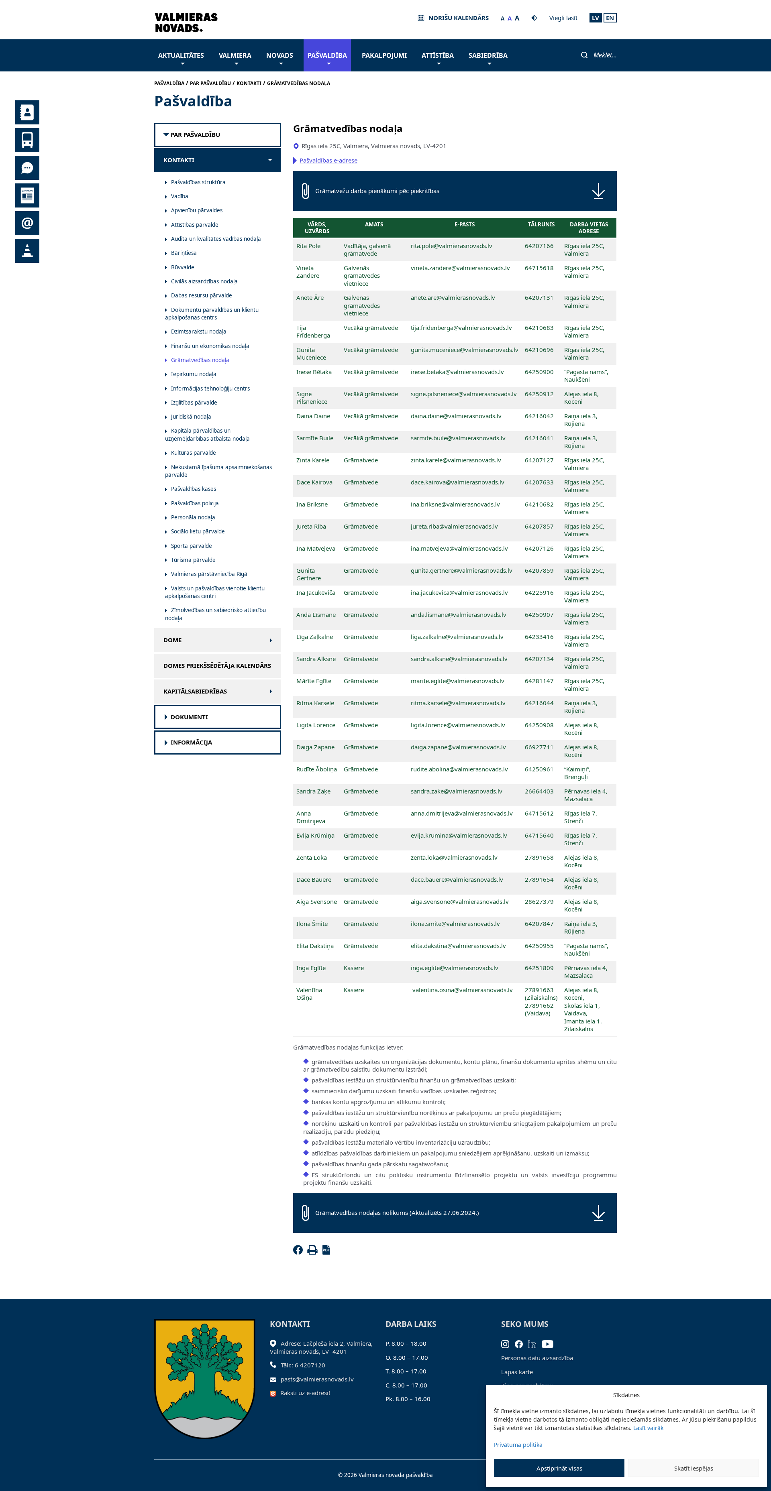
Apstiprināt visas (559, 1468)
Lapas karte (517, 1372)
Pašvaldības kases (193, 488)
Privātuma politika (518, 1444)
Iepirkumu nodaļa (193, 374)
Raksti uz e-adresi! (305, 1393)
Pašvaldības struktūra (198, 182)
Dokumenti (189, 717)
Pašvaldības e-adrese (328, 160)
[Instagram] (508, 1343)
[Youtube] (550, 1343)
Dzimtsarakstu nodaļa (198, 331)
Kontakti (178, 160)
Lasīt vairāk (648, 1428)
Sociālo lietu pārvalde (198, 531)
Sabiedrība (488, 55)
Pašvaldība (327, 55)
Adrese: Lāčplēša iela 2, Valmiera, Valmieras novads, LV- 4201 (321, 1347)
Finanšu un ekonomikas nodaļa (210, 346)
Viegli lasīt (563, 18)
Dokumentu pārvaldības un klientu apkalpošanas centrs (212, 313)
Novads (279, 55)
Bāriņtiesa (184, 252)
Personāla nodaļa (193, 517)
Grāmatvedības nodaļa (200, 360)
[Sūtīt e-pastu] (275, 1379)
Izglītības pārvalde (194, 402)
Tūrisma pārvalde (193, 559)
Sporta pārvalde (191, 545)
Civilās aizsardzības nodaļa (204, 281)
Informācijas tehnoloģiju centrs (210, 388)
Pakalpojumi (384, 55)
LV (595, 18)
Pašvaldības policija (195, 503)
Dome (172, 640)
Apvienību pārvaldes (196, 210)
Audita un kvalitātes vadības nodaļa (216, 238)
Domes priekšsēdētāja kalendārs (217, 665)
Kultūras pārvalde (193, 452)
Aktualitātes (181, 55)
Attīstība (438, 55)
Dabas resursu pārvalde (201, 295)
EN (610, 18)
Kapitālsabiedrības (195, 691)
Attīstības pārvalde (194, 224)
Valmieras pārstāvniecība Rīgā (209, 574)
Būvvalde (182, 267)
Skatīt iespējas (693, 1468)
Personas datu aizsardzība (537, 1358)
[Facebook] (299, 1252)
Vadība (179, 196)
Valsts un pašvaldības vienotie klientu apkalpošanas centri (215, 592)
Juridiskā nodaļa (191, 416)
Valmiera (235, 55)
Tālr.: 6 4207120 (303, 1365)
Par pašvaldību (195, 134)
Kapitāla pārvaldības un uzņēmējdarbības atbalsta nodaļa (207, 434)
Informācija (191, 742)
